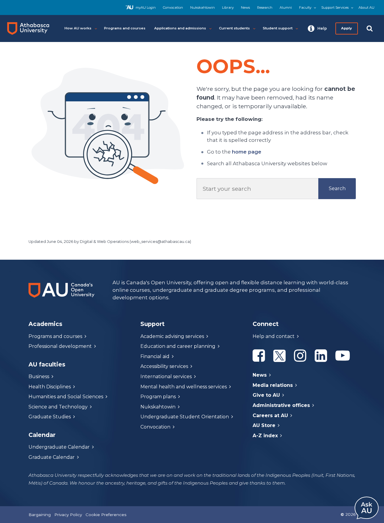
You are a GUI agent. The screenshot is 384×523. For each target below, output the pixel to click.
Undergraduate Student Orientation (184, 417)
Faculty (305, 7)
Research (264, 7)
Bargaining (39, 514)
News (245, 7)
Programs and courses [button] (125, 28)
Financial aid (155, 356)
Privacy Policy (68, 514)
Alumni (286, 7)
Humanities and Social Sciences (65, 396)
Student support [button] (277, 28)
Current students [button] (234, 28)
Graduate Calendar (51, 457)
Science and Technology (58, 407)
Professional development (60, 346)
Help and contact (274, 336)
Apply (346, 28)
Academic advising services (172, 336)
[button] (317, 28)
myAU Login (146, 7)
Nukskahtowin (202, 7)
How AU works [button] (78, 28)
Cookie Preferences (106, 514)
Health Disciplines (49, 387)
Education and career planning (177, 346)
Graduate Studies (49, 417)
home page (246, 152)
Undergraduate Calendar (59, 447)
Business (38, 376)
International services (166, 376)
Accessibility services (164, 366)
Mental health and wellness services (183, 387)
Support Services (335, 7)
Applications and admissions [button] (180, 28)
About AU (366, 7)
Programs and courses (55, 336)
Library (228, 7)
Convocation (173, 7)
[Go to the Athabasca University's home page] (30, 28)
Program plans (158, 396)
